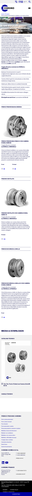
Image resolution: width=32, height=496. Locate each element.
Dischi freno (4, 444)
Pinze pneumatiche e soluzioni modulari (10, 428)
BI (4, 169)
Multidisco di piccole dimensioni (9, 430)
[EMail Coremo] (20, 2)
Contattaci (16, 494)
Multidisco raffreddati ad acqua (8, 437)
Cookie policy (14, 489)
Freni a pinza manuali (6, 421)
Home (2, 14)
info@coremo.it (19, 458)
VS (4, 239)
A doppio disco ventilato (7, 439)
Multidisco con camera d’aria (8, 435)
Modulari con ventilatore (7, 433)
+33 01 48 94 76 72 (21, 470)
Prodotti (7, 14)
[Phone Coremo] (16, 2)
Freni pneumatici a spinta (7, 426)
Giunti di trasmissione (6, 446)
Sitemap (5, 489)
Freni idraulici (4, 424)
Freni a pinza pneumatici (7, 419)
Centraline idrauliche (6, 442)
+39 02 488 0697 (21, 453)
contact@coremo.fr (20, 474)
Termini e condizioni (8, 492)
